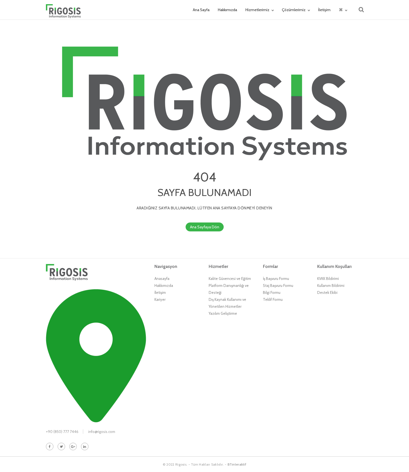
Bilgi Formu (271, 292)
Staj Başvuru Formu (278, 285)
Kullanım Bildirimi (330, 285)
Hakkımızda (227, 9)
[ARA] (361, 10)
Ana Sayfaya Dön (204, 226)
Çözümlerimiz (293, 9)
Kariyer (160, 299)
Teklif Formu (273, 299)
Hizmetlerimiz (257, 9)
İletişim (324, 9)
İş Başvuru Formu (276, 278)
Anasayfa (161, 278)
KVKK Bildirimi (328, 278)
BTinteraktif (237, 464)
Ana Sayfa (201, 9)
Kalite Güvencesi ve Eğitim (230, 278)
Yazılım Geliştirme (223, 313)
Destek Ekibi (327, 292)
